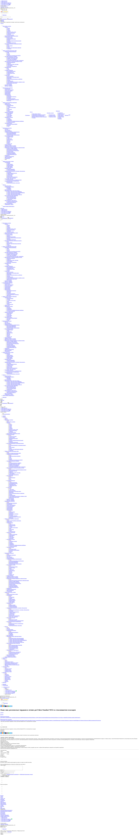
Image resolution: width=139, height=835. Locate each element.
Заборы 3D (9, 314)
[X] (5, 706)
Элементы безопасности (9, 349)
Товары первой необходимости (8, 395)
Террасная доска (8, 297)
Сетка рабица (9, 315)
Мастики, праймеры (8, 281)
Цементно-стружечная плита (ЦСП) (13, 251)
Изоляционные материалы (7, 282)
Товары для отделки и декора (8, 352)
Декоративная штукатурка (12, 364)
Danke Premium (10, 355)
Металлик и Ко (10, 332)
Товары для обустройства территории (10, 296)
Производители (3, 804)
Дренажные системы (9, 306)
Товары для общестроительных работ (9, 246)
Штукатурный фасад (8, 393)
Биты (8, 241)
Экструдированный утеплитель (13, 294)
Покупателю (2, 812)
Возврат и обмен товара (4, 816)
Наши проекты (3, 803)
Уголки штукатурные (11, 361)
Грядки (8, 303)
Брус (8, 264)
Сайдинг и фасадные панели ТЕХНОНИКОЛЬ (15, 382)
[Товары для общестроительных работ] (14, 49)
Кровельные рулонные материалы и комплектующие (15, 340)
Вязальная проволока (11, 258)
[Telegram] (11, 706)
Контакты (2, 806)
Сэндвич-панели (8, 375)
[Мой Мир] (4, 706)
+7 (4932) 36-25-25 (3, 0)
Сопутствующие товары (11, 388)
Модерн (8, 333)
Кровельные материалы (50, 717)
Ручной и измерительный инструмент (14, 237)
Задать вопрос (11, 737)
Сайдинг (8, 299)
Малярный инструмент (11, 236)
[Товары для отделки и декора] (14, 160)
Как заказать (2, 813)
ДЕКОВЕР (9, 378)
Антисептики (9, 366)
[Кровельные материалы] (14, 127)
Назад (6, 417)
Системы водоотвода (11, 311)
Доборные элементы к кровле (10, 338)
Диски (8, 244)
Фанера (8, 250)
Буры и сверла (9, 242)
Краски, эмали (9, 367)
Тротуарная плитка (8, 317)
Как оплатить (2, 814)
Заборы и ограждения (9, 312)
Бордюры (8, 319)
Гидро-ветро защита (8, 285)
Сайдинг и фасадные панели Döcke (13, 383)
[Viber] (7, 706)
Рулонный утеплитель (11, 293)
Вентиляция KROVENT (11, 326)
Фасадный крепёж (10, 231)
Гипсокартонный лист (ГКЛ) (12, 253)
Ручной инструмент (9, 233)
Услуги (6, 660)
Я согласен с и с (17, 774)
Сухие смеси (7, 271)
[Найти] (0, 220)
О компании (2, 800)
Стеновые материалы (9, 266)
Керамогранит (9, 372)
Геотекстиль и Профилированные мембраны (15, 310)
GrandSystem (9, 331)
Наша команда (3, 802)
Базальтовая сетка (10, 268)
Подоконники (7, 353)
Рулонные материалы (11, 345)
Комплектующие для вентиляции (13, 327)
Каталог (6, 418)
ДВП (8, 248)
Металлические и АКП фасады (11, 390)
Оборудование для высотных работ (11, 232)
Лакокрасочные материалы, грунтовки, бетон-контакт (15, 362)
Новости (2, 801)
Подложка (9, 292)
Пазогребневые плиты (11, 267)
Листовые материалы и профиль (11, 252)
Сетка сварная (9, 261)
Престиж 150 (9, 336)
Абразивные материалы (11, 239)
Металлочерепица (8, 350)
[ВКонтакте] (1, 706)
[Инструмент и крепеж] (14, 25)
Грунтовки (9, 363)
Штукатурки (9, 279)
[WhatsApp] (8, 706)
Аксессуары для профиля (11, 255)
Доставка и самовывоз (4, 815)
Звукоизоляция (7, 287)
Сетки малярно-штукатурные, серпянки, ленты (15, 277)
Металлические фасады (11, 392)
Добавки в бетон (10, 365)
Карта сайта (2, 808)
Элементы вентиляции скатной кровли (12, 324)
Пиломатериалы (8, 263)
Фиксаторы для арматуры (11, 262)
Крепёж (10, 424)
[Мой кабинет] (1, 404)
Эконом (8, 354)
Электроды (9, 245)
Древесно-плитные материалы (11, 247)
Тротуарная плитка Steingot (12, 318)
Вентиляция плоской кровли (12, 342)
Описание (2, 737)
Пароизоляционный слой (11, 347)
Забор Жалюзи (9, 313)
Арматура (9, 259)
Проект (8, 335)
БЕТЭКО (8, 377)
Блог (1, 807)
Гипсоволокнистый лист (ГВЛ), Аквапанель (15, 256)
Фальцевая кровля (8, 323)
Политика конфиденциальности (6, 810)
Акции (1, 796)
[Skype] (10, 706)
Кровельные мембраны (11, 346)
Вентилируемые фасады (11, 387)
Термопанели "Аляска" (9, 394)
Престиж (8, 334)
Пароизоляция (7, 288)
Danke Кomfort (9, 357)
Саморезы (9, 230)
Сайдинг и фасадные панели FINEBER (14, 381)
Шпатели (8, 238)
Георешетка (9, 308)
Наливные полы (10, 276)
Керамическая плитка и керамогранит (12, 371)
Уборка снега (7, 305)
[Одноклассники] (2, 706)
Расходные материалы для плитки (13, 373)
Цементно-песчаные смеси (12, 278)
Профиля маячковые (10, 360)
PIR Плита (9, 295)
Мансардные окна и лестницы (10, 339)
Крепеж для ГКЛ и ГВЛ (11, 228)
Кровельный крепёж (11, 229)
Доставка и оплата (8, 668)
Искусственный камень (11, 386)
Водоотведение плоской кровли (13, 343)
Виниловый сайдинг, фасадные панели (12, 380)
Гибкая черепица (8, 337)
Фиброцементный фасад (9, 376)
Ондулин (2, 720)
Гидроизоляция (7, 286)
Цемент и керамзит (8, 280)
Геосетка (8, 307)
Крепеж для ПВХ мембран (12, 341)
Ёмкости (8, 235)
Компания (7, 674)
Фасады (4, 374)
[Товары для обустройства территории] (14, 101)
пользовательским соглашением (12, 774)
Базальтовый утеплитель (11, 290)
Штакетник (9, 316)
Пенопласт (9, 291)
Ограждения (9, 302)
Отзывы (6, 737)
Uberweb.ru (9, 831)
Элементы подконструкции (12, 391)
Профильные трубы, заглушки (12, 260)
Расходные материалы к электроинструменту (13, 240)
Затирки (8, 275)
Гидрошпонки (7, 283)
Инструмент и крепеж (7, 223)
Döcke (8, 330)
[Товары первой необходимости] (14, 205)
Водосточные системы (9, 328)
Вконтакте (4, 397)
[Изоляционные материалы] (14, 86)
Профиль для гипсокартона (12, 254)
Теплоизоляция (8, 289)
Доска (8, 265)
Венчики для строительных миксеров (14, 243)
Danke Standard (9, 358)
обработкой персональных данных (26, 774)
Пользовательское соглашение (6, 811)
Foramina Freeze (10, 329)
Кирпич (8, 270)
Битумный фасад (8, 379)
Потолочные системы (13, 619)
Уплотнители (7, 351)
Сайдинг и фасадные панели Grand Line (14, 384)
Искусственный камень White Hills (11, 385)
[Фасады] (14, 183)
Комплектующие (10, 298)
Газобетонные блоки (11, 269)
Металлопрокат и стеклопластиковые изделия (13, 257)
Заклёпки (8, 227)
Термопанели (9, 389)
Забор (8, 301)
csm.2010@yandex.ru (4, 6)
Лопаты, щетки (10, 234)
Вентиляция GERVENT (11, 325)
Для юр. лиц (2, 798)
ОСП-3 (8, 249)
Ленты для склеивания (9, 284)
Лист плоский (6, 720)
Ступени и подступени (11, 300)
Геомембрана (9, 309)
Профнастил (7, 348)
